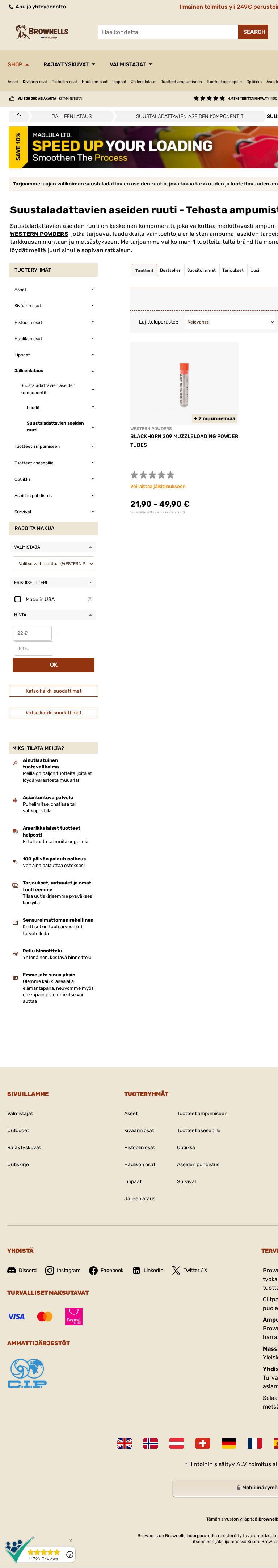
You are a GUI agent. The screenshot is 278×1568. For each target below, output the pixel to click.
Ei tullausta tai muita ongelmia (55, 841)
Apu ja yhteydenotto (40, 7)
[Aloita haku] (253, 32)
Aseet (13, 81)
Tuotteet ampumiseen (181, 81)
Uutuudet (18, 1130)
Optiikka (254, 81)
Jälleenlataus (143, 81)
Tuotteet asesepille (224, 81)
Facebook (112, 1270)
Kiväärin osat (35, 81)
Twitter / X (195, 1270)
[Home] (17, 116)
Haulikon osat (95, 81)
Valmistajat (128, 64)
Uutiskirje (18, 1165)
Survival (186, 1182)
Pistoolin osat (64, 81)
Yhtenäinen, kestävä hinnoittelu (57, 957)
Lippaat (119, 81)
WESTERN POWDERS (39, 233)
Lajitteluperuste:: (158, 322)
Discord (28, 1270)
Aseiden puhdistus (198, 1165)
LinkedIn (153, 1270)
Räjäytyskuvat (66, 64)
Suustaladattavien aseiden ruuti (157, 512)
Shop (15, 64)
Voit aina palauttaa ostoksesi (54, 865)
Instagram (68, 1270)
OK (54, 664)
